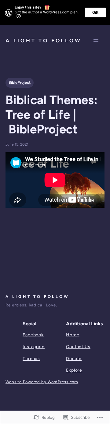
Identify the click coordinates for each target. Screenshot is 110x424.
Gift (95, 12)
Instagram (34, 346)
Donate (74, 358)
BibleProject (20, 82)
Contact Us (78, 346)
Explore (74, 370)
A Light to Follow (44, 40)
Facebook (33, 334)
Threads (31, 358)
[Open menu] (96, 40)
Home (72, 334)
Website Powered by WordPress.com (42, 382)
